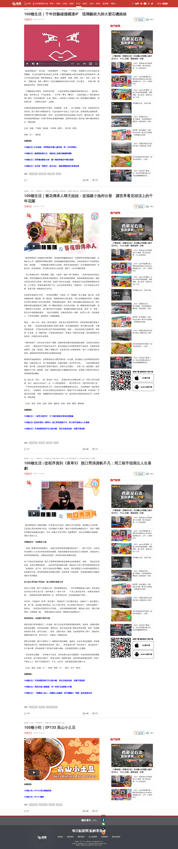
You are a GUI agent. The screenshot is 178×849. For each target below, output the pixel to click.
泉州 (56, 442)
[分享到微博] (103, 832)
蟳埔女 (49, 442)
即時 (51, 4)
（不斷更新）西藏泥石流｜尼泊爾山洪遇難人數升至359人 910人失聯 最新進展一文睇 (131, 57)
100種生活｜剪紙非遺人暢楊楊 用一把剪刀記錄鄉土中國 (48, 687)
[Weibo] (152, 3)
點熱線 (60, 837)
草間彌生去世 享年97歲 (142, 103)
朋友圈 (105, 4)
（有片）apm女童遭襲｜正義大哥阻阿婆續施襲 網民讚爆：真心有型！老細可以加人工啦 (142, 93)
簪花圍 (42, 442)
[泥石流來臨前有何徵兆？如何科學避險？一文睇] (121, 161)
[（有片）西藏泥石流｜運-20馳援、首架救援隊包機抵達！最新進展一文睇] (121, 121)
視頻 (58, 4)
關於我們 (81, 837)
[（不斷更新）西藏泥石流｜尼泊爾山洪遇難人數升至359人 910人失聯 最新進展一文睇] (132, 42)
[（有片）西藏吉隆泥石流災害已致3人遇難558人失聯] (121, 148)
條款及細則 (116, 837)
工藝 (59, 173)
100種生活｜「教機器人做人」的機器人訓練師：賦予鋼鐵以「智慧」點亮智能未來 (58, 693)
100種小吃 (28, 733)
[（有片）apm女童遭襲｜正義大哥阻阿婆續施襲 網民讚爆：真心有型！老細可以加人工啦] (121, 94)
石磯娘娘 (51, 173)
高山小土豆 (43, 804)
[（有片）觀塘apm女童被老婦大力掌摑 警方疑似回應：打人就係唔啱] (121, 67)
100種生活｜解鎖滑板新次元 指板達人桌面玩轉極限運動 (48, 153)
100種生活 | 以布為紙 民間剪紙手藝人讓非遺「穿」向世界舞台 (50, 147)
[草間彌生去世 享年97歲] (121, 108)
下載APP (165, 3)
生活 (78, 4)
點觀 (71, 4)
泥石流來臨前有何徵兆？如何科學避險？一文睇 (142, 158)
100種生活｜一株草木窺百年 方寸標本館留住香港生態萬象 (49, 416)
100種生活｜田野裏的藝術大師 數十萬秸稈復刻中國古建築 (49, 160)
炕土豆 (52, 804)
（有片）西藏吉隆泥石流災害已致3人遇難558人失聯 (142, 145)
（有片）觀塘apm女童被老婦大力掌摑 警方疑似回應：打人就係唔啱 (142, 65)
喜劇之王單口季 (52, 707)
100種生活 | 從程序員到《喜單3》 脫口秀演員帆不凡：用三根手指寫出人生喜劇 (56, 422)
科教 (98, 4)
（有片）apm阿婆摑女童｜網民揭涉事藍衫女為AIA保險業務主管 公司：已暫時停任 (142, 80)
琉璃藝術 (42, 173)
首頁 (29, 4)
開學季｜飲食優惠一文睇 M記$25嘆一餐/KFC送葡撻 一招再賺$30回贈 (143, 132)
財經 (84, 4)
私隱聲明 (104, 837)
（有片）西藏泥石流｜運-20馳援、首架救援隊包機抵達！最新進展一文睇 (142, 119)
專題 (113, 4)
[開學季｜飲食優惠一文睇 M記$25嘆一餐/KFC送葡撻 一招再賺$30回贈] (121, 134)
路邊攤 (59, 804)
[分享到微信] (103, 824)
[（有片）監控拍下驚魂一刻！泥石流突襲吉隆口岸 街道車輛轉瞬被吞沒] (121, 176)
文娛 (91, 4)
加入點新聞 (93, 837)
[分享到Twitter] (103, 828)
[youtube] (145, 3)
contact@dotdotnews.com (97, 841)
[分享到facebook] (103, 819)
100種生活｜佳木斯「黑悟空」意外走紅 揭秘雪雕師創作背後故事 (51, 166)
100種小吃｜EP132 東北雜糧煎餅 (37, 790)
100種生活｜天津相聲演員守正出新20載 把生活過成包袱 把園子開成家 (54, 429)
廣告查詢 (70, 837)
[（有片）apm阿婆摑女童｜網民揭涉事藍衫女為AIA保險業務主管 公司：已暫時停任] (121, 81)
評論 (65, 4)
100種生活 (28, 19)
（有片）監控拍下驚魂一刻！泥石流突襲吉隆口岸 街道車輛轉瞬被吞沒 (142, 173)
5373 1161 (82, 841)
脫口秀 (42, 707)
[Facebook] (141, 3)
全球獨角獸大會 (41, 4)
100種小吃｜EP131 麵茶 (34, 797)
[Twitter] (148, 3)
